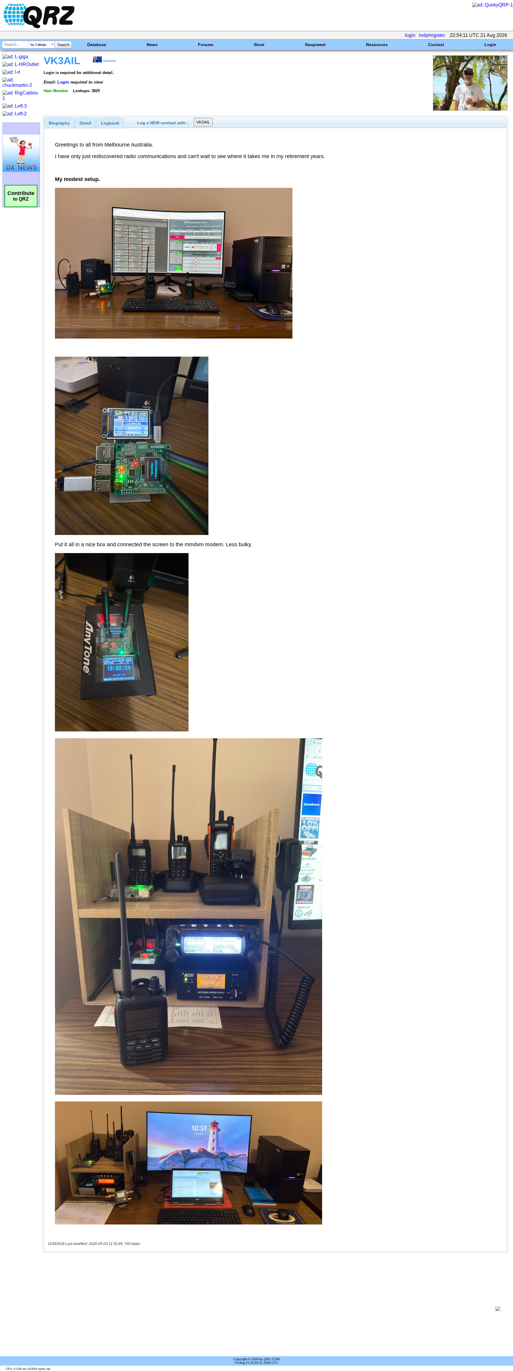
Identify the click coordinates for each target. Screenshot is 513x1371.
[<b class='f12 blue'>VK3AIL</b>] (470, 109)
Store (259, 44)
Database (96, 44)
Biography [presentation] (59, 123)
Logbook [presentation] (110, 123)
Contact (436, 44)
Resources (377, 44)
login (410, 35)
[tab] (59, 123)
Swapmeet (315, 44)
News (152, 44)
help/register (432, 35)
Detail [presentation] (85, 123)
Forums (205, 44)
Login (490, 44)
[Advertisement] (270, 1308)
